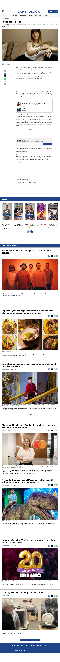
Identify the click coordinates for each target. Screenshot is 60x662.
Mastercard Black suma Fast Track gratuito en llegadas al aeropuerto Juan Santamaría (28, 426)
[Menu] (3, 11)
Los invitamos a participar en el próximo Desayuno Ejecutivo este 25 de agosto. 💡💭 (30, 224)
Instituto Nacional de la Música (25, 408)
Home (3, 18)
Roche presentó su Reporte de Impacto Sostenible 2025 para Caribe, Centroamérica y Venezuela (6, 225)
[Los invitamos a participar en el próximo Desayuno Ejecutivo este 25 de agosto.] (30, 211)
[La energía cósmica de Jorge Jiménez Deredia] (30, 614)
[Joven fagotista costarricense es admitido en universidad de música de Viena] (30, 388)
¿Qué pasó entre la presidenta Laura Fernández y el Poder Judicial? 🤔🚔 (52, 224)
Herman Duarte (6, 595)
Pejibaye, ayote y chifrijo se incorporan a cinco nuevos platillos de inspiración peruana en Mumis (27, 312)
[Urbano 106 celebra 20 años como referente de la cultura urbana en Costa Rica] (30, 564)
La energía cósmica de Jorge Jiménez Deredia (23, 592)
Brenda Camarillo (6, 430)
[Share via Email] (5, 81)
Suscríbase (46, 645)
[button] (53, 11)
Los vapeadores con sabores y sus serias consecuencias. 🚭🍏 (41, 223)
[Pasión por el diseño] (30, 45)
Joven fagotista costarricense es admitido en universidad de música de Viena (29, 365)
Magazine (7, 18)
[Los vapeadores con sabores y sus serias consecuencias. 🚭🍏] (41, 211)
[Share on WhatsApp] (5, 79)
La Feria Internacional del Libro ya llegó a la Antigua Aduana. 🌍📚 (18, 224)
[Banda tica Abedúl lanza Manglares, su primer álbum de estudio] (30, 274)
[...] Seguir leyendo (14, 295)
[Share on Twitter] (5, 76)
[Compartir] (5, 84)
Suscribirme (47, 144)
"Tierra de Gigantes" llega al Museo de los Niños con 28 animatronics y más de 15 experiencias (28, 481)
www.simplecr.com (7, 633)
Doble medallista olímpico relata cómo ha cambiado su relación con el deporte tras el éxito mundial (34, 104)
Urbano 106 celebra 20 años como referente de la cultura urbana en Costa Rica (28, 541)
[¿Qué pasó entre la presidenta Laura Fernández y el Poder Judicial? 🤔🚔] (53, 211)
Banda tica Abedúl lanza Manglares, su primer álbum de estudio (28, 251)
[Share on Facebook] (5, 74)
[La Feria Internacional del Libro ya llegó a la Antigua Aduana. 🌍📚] (18, 211)
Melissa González (10, 62)
